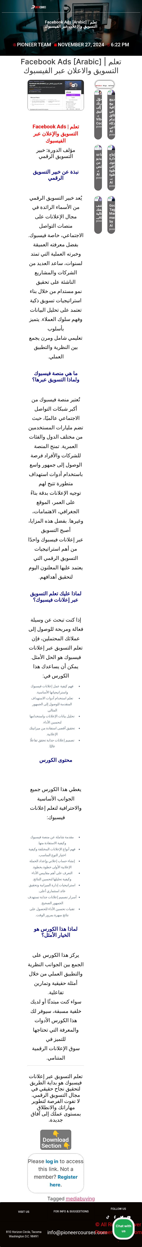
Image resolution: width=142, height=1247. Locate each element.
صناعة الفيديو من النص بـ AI (100, 164)
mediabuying (80, 1198)
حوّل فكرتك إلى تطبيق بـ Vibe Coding (101, 111)
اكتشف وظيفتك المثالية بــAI (101, 211)
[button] (66, 8)
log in (52, 1161)
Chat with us (123, 1228)
